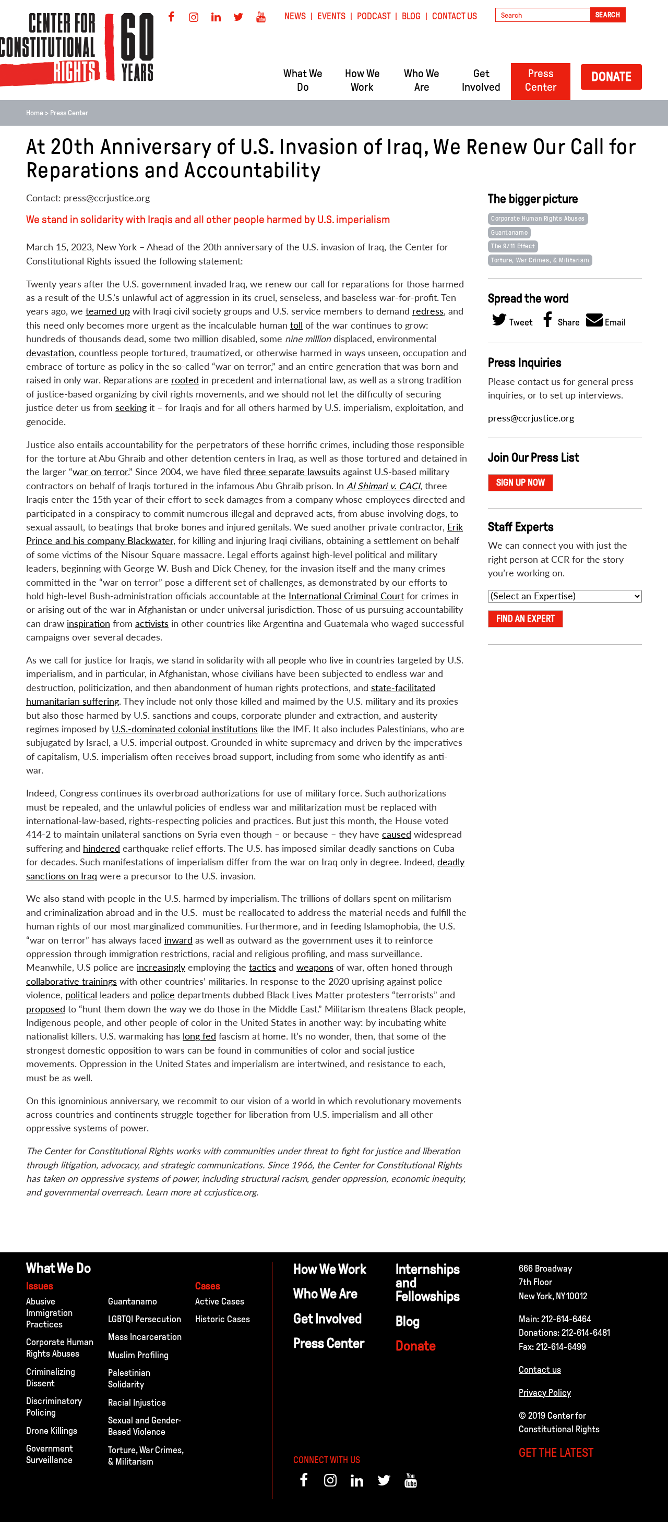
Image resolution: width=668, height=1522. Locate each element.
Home (34, 113)
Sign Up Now (520, 482)
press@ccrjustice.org (531, 418)
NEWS (295, 16)
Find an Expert (525, 618)
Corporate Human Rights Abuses (538, 218)
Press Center (69, 113)
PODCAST (374, 16)
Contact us (540, 1369)
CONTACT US (454, 16)
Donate (611, 76)
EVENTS (331, 16)
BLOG (411, 16)
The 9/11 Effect (513, 246)
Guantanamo (509, 232)
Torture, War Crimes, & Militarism (540, 260)
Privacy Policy (545, 1392)
